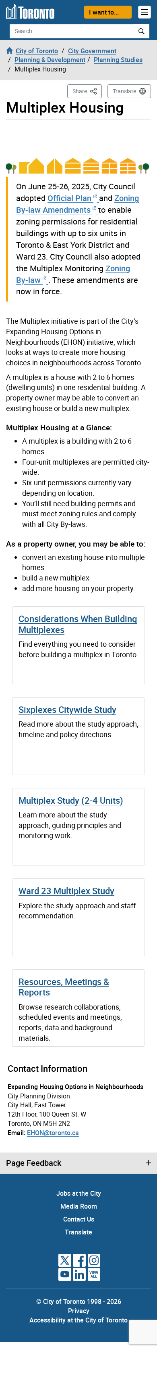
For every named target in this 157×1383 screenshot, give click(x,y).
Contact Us (78, 1219)
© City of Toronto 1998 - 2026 (78, 1301)
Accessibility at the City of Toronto (78, 1320)
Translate (124, 91)
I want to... (104, 12)
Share (87, 91)
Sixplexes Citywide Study (67, 709)
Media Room (78, 1206)
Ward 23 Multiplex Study (66, 891)
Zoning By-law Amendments (77, 204)
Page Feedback (33, 1163)
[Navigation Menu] (144, 12)
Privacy (78, 1310)
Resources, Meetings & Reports (64, 987)
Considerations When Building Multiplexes (78, 624)
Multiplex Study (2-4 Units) (71, 800)
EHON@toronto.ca (53, 1132)
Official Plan (70, 198)
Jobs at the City (78, 1193)
